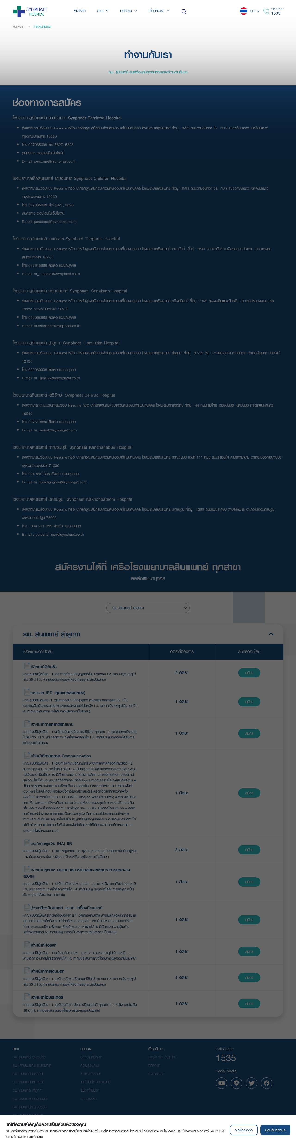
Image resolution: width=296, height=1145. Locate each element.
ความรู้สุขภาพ (89, 1065)
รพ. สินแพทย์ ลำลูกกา (27, 1090)
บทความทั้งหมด (91, 1057)
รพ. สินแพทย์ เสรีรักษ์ (28, 1073)
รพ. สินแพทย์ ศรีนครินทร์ (30, 1098)
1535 (276, 13)
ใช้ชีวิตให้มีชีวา (89, 1090)
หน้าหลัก (18, 26)
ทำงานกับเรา (155, 1073)
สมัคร (249, 672)
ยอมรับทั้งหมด (275, 1130)
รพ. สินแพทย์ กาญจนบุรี (29, 1106)
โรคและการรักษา (90, 1073)
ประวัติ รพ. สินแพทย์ (162, 1057)
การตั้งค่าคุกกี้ (244, 1130)
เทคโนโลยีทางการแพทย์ (95, 1081)
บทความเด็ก (88, 1098)
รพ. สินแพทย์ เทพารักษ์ (28, 1081)
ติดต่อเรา (154, 1065)
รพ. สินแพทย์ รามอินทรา (29, 1057)
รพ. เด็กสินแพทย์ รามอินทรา (32, 1065)
